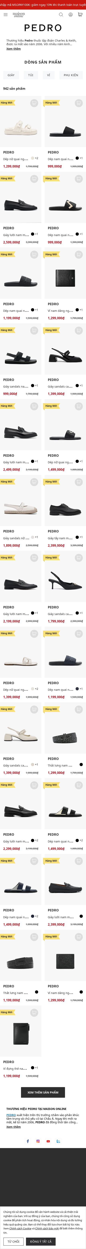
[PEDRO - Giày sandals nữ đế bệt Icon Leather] (20, 500)
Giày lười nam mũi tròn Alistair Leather (29, 235)
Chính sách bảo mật (47, 1228)
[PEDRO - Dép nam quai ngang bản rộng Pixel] (20, 273)
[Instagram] (38, 1141)
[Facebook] (28, 1141)
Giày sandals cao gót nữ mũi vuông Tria (29, 765)
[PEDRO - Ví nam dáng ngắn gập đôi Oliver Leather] (65, 273)
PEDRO (8, 152)
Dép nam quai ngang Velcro (66, 841)
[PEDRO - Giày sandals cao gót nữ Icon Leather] (65, 576)
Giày (11, 75)
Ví (48, 75)
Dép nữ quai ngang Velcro (20, 159)
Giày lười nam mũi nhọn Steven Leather (29, 614)
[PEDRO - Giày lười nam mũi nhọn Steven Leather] (20, 576)
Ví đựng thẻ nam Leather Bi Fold (24, 1069)
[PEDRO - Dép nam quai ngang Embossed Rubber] (65, 197)
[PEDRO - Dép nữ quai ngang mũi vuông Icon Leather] (65, 424)
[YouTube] (48, 1141)
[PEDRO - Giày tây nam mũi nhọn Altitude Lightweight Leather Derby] (65, 500)
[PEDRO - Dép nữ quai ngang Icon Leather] (20, 652)
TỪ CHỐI (13, 1241)
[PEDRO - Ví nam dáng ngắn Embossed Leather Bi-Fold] (65, 955)
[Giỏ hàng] (80, 14)
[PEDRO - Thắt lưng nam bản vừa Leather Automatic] (20, 955)
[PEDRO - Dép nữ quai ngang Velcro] (20, 121)
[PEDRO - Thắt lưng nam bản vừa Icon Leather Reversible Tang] (65, 728)
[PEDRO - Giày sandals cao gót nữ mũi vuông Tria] (65, 349)
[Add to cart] (34, 103)
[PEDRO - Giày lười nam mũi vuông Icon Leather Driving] (65, 879)
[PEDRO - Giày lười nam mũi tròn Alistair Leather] (20, 197)
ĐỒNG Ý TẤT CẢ (40, 1241)
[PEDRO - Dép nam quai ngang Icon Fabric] (65, 121)
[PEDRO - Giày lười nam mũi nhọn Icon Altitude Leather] (20, 424)
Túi (30, 75)
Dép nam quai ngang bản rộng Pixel (27, 311)
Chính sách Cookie (20, 1228)
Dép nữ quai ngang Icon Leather (25, 690)
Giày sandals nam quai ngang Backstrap (30, 386)
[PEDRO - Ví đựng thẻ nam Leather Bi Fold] (20, 1031)
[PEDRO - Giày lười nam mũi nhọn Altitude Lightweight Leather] (20, 803)
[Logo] (19, 14)
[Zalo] (58, 1141)
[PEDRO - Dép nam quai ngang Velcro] (65, 803)
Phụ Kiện (71, 75)
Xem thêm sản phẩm (43, 1092)
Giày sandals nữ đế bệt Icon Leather (27, 538)
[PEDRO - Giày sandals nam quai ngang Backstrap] (20, 349)
